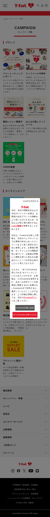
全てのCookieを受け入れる (25, 315)
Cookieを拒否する (31, 201)
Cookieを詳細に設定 (25, 308)
